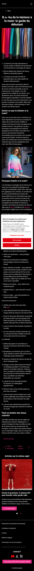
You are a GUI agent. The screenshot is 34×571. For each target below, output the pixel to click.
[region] (17, 231)
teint (8, 307)
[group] (17, 488)
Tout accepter (17, 240)
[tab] (17, 513)
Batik (12, 207)
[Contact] (17, 556)
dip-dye (27, 207)
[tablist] (17, 513)
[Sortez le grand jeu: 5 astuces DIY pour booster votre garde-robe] (17, 484)
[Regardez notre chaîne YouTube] (12, 556)
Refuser (16, 245)
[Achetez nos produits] (21, 556)
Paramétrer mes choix (17, 235)
